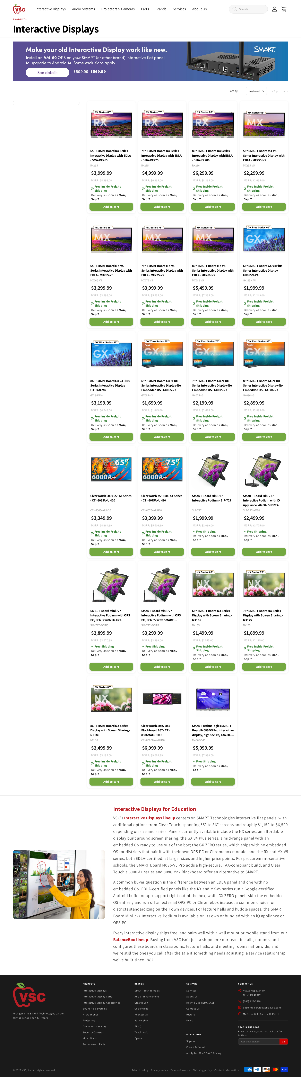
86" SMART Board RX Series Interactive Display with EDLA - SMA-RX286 (212, 155)
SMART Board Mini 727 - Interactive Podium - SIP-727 (211, 498)
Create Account (195, 1047)
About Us (191, 996)
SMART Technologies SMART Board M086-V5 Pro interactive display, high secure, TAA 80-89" (212, 730)
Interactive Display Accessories (101, 1002)
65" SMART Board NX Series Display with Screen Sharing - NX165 (212, 615)
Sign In (190, 1041)
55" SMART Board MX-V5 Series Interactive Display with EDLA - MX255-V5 (264, 155)
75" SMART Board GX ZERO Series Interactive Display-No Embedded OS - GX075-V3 (212, 385)
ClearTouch (141, 1002)
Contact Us (193, 1008)
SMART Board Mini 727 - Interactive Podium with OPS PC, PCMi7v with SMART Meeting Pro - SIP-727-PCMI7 (161, 615)
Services (191, 990)
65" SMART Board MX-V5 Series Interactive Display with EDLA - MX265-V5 (111, 270)
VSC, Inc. (27, 1070)
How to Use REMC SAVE (200, 1002)
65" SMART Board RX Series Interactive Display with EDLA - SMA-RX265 (110, 155)
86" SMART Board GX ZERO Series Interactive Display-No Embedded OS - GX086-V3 (263, 385)
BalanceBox (141, 1020)
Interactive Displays (94, 990)
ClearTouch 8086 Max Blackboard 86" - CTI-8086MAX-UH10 (156, 730)
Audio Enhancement (147, 996)
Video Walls (89, 1038)
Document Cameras (94, 1026)
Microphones (90, 1014)
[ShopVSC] (29, 996)
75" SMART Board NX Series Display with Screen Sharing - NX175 (263, 615)
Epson (138, 1038)
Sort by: (233, 91)
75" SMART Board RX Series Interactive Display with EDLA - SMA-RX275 (161, 155)
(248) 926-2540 (252, 1001)
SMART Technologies (147, 990)
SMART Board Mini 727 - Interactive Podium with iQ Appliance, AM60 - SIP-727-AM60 (261, 500)
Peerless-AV (141, 1014)
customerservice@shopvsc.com (262, 1007)
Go (283, 1041)
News (189, 1020)
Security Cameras (93, 1032)
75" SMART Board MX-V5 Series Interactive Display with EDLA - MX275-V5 (162, 270)
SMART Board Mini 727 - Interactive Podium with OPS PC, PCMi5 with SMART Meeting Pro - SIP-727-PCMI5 (110, 615)
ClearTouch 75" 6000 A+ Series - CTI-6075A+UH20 (161, 498)
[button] (50, 9)
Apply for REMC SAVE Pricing (203, 1053)
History (190, 1014)
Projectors (89, 1020)
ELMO (138, 1026)
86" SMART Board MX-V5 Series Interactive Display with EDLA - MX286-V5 (213, 270)
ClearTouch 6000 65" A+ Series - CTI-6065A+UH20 (110, 498)
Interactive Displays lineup (149, 818)
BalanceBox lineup (130, 939)
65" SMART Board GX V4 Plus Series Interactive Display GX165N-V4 (262, 270)
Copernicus (141, 1008)
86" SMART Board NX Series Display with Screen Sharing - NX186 (110, 730)
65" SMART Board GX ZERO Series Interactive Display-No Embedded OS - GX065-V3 (161, 385)
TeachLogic (141, 1032)
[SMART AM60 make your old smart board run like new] (150, 61)
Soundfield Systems (95, 1008)
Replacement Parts (94, 1044)
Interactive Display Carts (97, 996)
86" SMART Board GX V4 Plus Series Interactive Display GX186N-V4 (110, 385)
